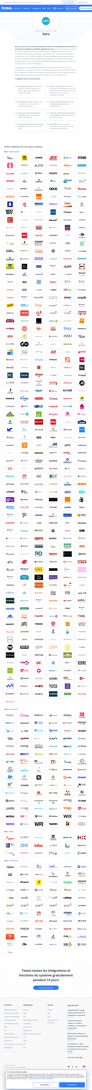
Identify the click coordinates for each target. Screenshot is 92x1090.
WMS (12, 831)
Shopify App (27, 1023)
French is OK (83, 2)
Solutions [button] (26, 8)
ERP (5, 1030)
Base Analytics (8, 1047)
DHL (24, 1047)
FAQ (49, 1017)
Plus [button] (48, 8)
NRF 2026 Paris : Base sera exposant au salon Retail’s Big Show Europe (78, 1036)
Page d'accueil (39, 31)
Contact (50, 1010)
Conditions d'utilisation (10, 1065)
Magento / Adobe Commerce (32, 1034)
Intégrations (36, 8)
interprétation (28, 117)
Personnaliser (44, 1085)
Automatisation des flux (11, 1037)
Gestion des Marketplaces (12, 1017)
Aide (49, 1013)
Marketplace (14, 152)
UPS (24, 1037)
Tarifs (44, 8)
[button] (58, 8)
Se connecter (73, 8)
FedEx (25, 1041)
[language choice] (85, 1066)
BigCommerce (27, 1030)
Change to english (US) (68, 2)
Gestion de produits (10, 1020)
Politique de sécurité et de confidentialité (14, 1067)
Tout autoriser (72, 1085)
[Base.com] (7, 8)
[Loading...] (68, 1066)
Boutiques (14, 709)
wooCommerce (28, 1027)
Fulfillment (14, 861)
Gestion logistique (9, 1034)
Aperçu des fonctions (10, 1010)
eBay (24, 1013)
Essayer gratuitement (46, 988)
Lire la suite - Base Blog (75, 1057)
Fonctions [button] (17, 8)
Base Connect (8, 1041)
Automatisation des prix (11, 1023)
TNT (24, 1044)
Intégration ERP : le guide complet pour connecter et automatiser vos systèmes (76, 1012)
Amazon (25, 1010)
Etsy (24, 1017)
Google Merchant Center (30, 1020)
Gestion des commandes (11, 1013)
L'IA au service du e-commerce (13, 1044)
